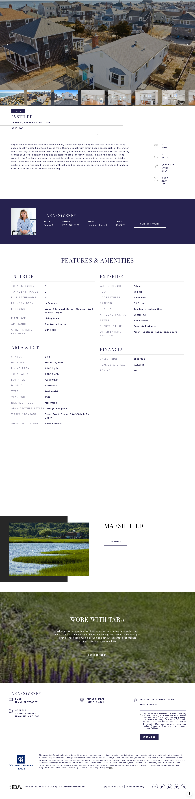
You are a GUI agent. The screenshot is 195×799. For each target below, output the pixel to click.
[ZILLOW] (169, 786)
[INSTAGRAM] (155, 786)
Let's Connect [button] (97, 655)
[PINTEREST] (183, 786)
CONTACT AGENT (150, 224)
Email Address (148, 704)
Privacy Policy (149, 728)
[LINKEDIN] (162, 786)
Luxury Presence (74, 786)
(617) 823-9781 (70, 225)
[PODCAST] (176, 786)
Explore (115, 541)
